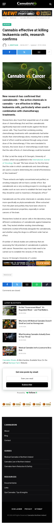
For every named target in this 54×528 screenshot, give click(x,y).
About (6, 431)
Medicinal (7, 275)
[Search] (50, 4)
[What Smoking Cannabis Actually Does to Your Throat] (9, 337)
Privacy (28, 509)
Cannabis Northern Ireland (37, 515)
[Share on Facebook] (10, 52)
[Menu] (4, 4)
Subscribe (27, 385)
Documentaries (10, 483)
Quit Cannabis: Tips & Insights (16, 492)
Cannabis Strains (10, 360)
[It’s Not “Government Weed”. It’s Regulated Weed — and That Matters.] (9, 310)
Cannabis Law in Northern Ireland (17, 462)
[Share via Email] (39, 52)
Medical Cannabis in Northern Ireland (18, 457)
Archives (7, 24)
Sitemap (38, 509)
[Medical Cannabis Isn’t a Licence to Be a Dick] (9, 351)
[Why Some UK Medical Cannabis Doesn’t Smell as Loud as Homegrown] (9, 324)
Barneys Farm (14, 363)
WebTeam (14, 45)
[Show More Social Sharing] (49, 52)
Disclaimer (17, 509)
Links (6, 488)
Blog (6, 436)
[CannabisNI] (27, 4)
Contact (7, 440)
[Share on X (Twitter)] (24, 52)
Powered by (21, 393)
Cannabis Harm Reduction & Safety (18, 466)
